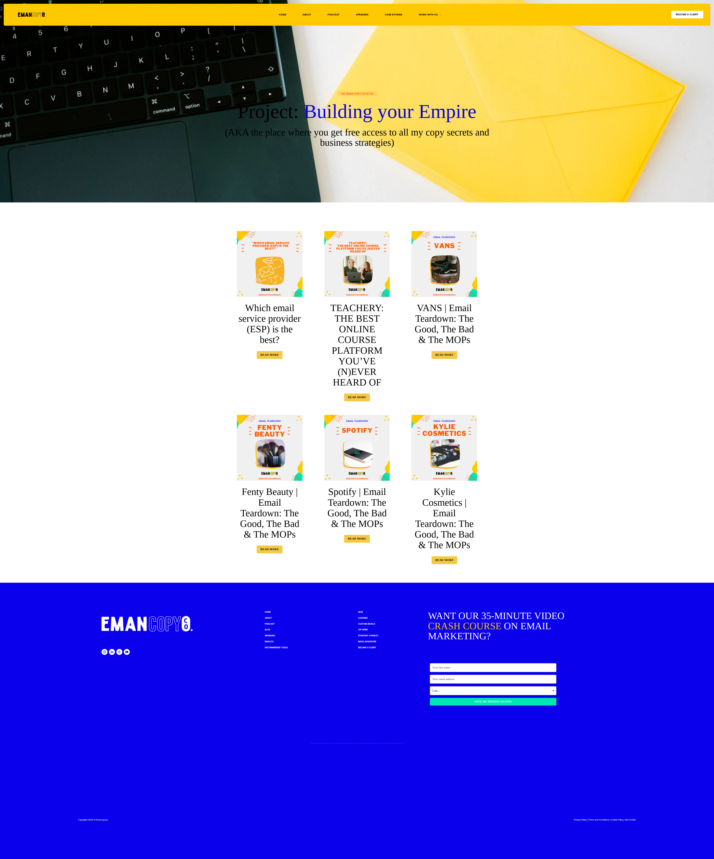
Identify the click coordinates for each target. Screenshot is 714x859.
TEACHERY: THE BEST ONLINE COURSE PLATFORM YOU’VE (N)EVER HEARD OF (357, 345)
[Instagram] (104, 652)
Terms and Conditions (598, 820)
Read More (269, 354)
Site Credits (630, 820)
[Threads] (119, 652)
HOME (282, 15)
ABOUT (307, 15)
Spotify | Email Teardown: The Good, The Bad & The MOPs (357, 507)
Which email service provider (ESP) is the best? (270, 324)
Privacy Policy (580, 820)
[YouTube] (127, 652)
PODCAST (334, 15)
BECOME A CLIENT (687, 14)
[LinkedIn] (112, 652)
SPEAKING (362, 15)
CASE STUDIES (393, 15)
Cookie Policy (617, 820)
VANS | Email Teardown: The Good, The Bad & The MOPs (444, 324)
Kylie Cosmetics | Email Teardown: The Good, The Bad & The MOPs (444, 518)
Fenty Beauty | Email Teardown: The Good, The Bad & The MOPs (269, 513)
